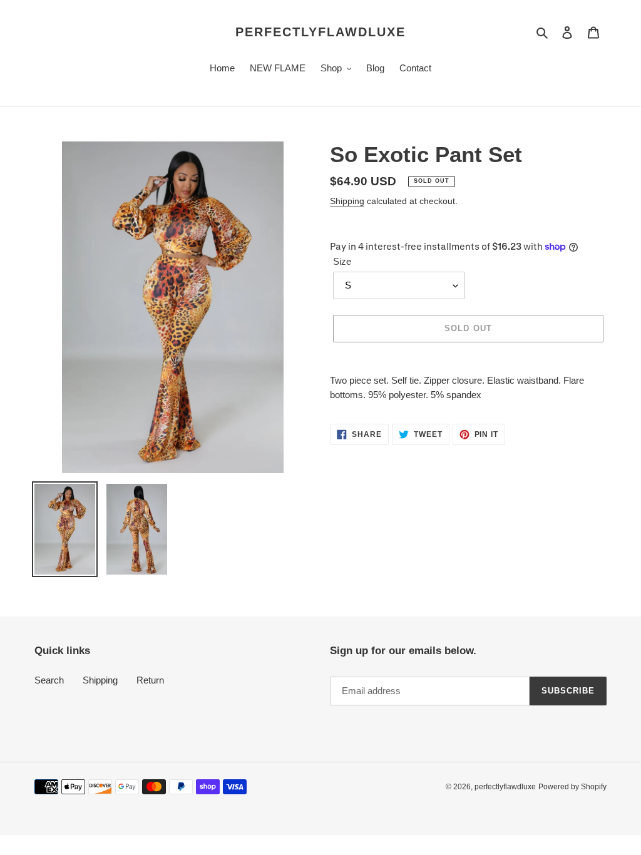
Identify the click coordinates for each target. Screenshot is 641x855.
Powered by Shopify (572, 786)
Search (49, 680)
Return (150, 680)
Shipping (347, 201)
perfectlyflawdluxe (320, 32)
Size (342, 261)
